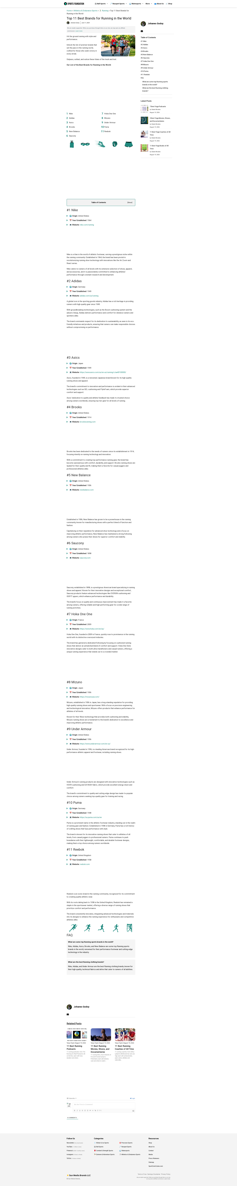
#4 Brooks (144, 51)
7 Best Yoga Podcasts (158, 106)
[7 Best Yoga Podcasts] (144, 109)
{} (97, 1110)
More (148, 4)
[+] (100, 1110)
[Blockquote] (90, 1110)
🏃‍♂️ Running (103, 11)
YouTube (69, 1147)
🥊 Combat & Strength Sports (103, 1150)
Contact (151, 1150)
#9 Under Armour (147, 68)
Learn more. (79, 31)
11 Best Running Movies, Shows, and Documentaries (100, 1049)
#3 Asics (144, 48)
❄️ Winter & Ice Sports (101, 1143)
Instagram (70, 1154)
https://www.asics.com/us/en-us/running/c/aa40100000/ (103, 372)
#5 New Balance (147, 55)
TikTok (69, 1158)
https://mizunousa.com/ (89, 697)
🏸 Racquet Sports (117, 4)
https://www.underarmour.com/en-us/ (95, 744)
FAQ (142, 78)
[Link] (95, 1110)
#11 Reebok (145, 75)
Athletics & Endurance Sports (85, 11)
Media (151, 1154)
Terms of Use (142, 1174)
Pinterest (70, 1150)
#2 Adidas (144, 45)
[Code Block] (92, 1110)
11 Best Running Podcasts (74, 1047)
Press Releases (154, 1158)
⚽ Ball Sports (100, 4)
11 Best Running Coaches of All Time (124, 1047)
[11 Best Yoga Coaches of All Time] (144, 134)
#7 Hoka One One (147, 61)
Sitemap (151, 1162)
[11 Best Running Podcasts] (77, 1039)
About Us (152, 1147)
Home (69, 11)
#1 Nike (143, 41)
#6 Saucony (145, 58)
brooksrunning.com (88, 422)
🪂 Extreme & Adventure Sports (104, 1154)
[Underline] (80, 1110)
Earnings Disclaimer (153, 1174)
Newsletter (70, 1143)
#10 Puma (144, 71)
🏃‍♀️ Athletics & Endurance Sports (129, 1154)
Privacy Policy (165, 1174)
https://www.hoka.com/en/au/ (92, 629)
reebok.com (85, 864)
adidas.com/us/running (89, 296)
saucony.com (85, 558)
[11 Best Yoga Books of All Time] (144, 148)
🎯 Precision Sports (125, 1143)
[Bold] (74, 1110)
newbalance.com (87, 490)
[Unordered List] (87, 1110)
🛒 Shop (169, 4)
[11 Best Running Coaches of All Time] (125, 1039)
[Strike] (82, 1110)
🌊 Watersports (135, 4)
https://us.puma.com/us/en (91, 817)
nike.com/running (87, 225)
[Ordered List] (85, 1110)
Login (133, 1098)
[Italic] (77, 1110)
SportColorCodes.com (156, 1166)
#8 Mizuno (145, 65)
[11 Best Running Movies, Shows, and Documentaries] (101, 1039)
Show (130, 202)
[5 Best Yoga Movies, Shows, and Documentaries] (144, 121)
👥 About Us (159, 4)
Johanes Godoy (81, 1006)
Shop (150, 1143)
